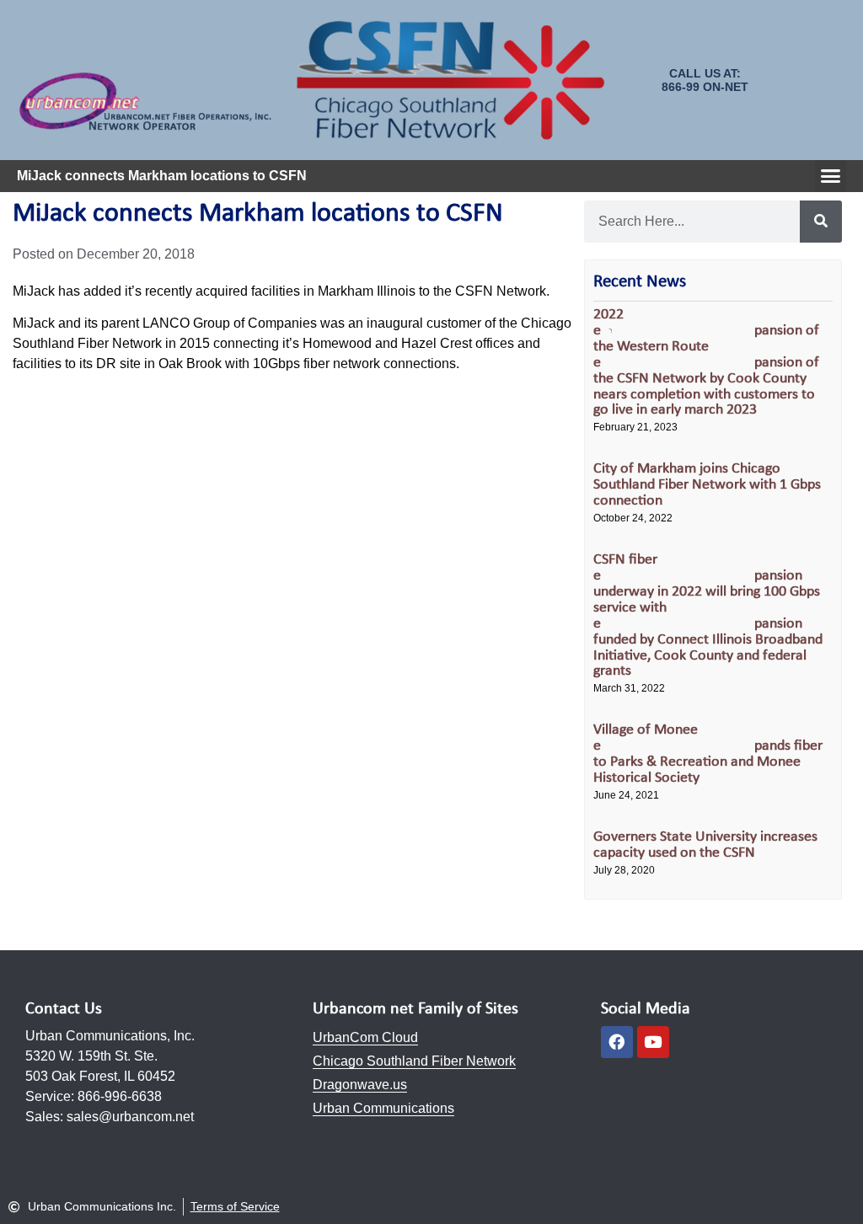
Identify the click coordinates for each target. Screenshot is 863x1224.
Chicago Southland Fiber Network (414, 1061)
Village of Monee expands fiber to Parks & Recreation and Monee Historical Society (708, 754)
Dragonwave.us (360, 1084)
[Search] (821, 221)
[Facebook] (617, 1042)
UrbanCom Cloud (365, 1037)
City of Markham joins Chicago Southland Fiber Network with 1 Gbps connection (707, 485)
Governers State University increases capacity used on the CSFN (705, 845)
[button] (831, 176)
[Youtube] (653, 1042)
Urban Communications (383, 1108)
